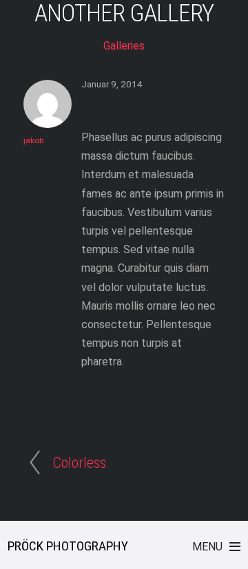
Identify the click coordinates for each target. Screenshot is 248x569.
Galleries (124, 45)
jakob (33, 140)
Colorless (79, 462)
